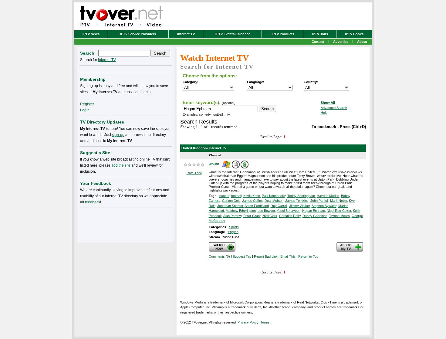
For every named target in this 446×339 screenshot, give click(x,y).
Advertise (340, 41)
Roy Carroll (279, 206)
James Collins (252, 200)
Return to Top (308, 256)
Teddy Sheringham (301, 196)
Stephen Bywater (324, 206)
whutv (214, 164)
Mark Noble (338, 200)
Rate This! (194, 173)
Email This (288, 256)
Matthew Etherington (241, 210)
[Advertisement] (125, 224)
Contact (318, 41)
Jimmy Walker (299, 206)
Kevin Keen (251, 196)
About (362, 41)
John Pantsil (319, 200)
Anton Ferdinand (257, 206)
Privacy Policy (248, 322)
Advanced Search (334, 108)
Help (324, 112)
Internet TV (186, 34)
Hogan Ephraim (313, 210)
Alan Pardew (232, 216)
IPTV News (91, 34)
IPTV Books (354, 34)
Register (87, 104)
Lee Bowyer (266, 210)
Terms (265, 322)
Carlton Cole (231, 200)
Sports (234, 227)
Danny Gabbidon (314, 216)
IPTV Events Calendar (232, 34)
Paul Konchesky (274, 196)
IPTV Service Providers (138, 34)
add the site (120, 165)
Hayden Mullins (328, 196)
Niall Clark (269, 216)
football (236, 196)
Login (85, 110)
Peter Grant (252, 216)
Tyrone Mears (339, 216)
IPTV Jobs (320, 34)
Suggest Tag (242, 256)
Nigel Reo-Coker (339, 210)
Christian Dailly (290, 216)
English (233, 232)
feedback (92, 202)
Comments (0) (219, 256)
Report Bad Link (266, 256)
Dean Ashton (274, 200)
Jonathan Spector (230, 206)
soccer (224, 196)
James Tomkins (297, 200)
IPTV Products (283, 34)
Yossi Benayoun (288, 210)
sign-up (118, 135)
